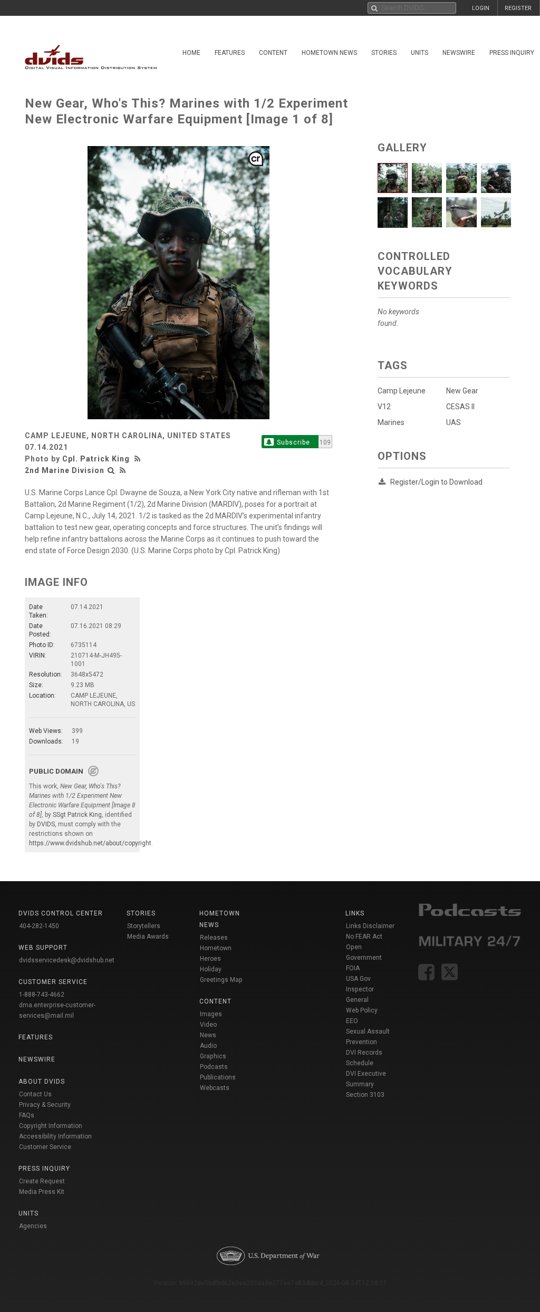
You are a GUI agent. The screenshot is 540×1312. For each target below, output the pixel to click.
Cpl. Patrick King (96, 459)
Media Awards (148, 936)
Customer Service (45, 1147)
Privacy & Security (45, 1104)
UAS (453, 422)
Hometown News (329, 52)
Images (211, 1014)
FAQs (26, 1115)
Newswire (458, 52)
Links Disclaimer (370, 926)
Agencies (33, 1226)
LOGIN (480, 8)
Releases (214, 937)
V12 (384, 406)
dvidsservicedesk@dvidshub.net (66, 960)
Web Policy (362, 1010)
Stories (384, 52)
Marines (391, 422)
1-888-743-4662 (41, 994)
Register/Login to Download (436, 482)
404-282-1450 (39, 926)
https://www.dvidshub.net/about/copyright (90, 843)
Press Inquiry (44, 1168)
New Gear (462, 391)
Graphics (213, 1056)
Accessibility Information (55, 1136)
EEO (352, 1021)
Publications (218, 1077)
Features (230, 52)
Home (191, 52)
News (208, 1035)
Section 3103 (365, 1094)
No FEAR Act (364, 936)
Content (273, 52)
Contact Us (35, 1094)
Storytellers (143, 926)
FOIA (353, 968)
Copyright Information (50, 1126)
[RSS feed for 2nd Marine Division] (123, 470)
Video (208, 1024)
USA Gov (358, 978)
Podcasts (214, 1066)
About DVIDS (41, 1081)
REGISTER (518, 8)
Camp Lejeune (402, 391)
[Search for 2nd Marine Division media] (111, 470)
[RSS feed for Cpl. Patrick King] (138, 459)
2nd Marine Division (64, 470)
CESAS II (460, 406)
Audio (208, 1045)
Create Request (42, 1181)
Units (419, 52)
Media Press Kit (41, 1191)
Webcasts (214, 1088)
